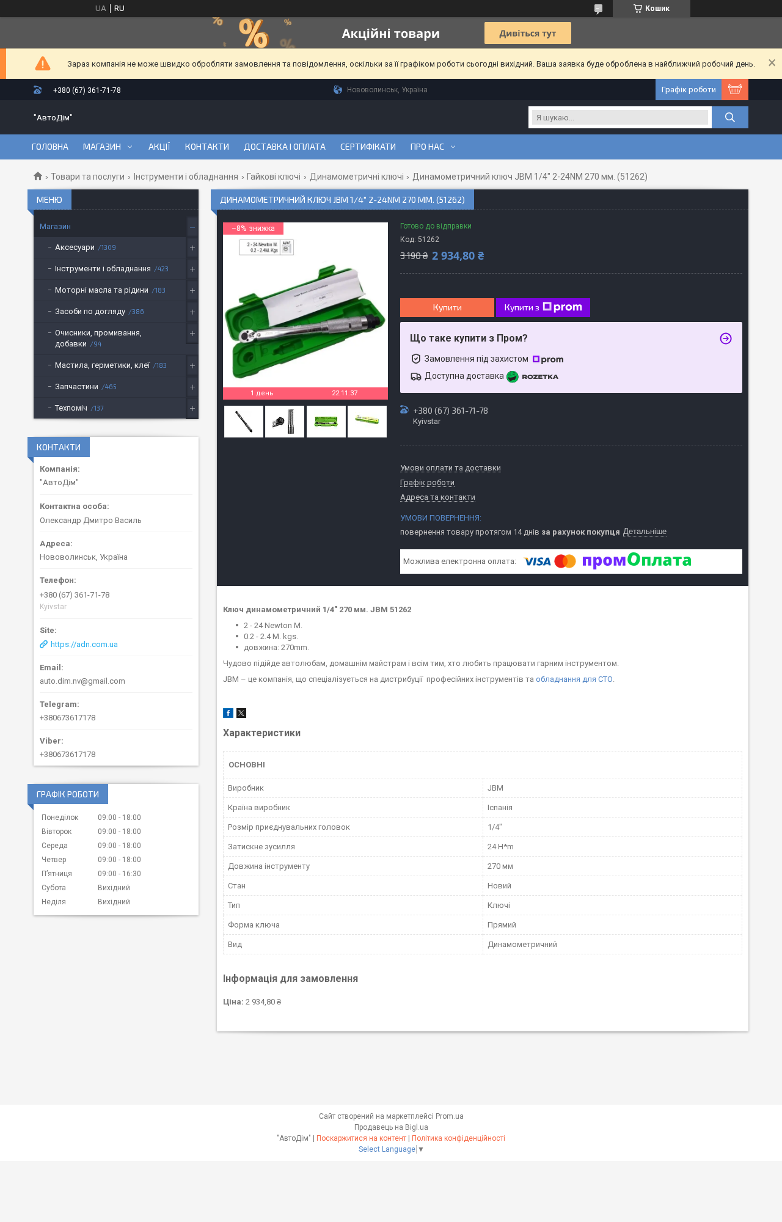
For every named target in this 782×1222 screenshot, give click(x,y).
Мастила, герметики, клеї (102, 365)
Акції (159, 146)
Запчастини (76, 386)
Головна (50, 146)
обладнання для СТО (574, 679)
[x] (241, 715)
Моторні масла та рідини (101, 290)
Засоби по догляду (90, 311)
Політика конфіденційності (458, 1138)
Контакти (207, 146)
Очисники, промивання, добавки (98, 338)
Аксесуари (75, 247)
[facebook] (228, 715)
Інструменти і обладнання (186, 176)
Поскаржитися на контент (361, 1138)
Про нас (427, 146)
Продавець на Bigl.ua (391, 1127)
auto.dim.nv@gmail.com (82, 681)
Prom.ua (450, 1116)
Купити (447, 307)
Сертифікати (368, 146)
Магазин (102, 146)
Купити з (522, 307)
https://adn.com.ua (84, 644)
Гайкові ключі (274, 176)
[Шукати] (730, 117)
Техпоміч (71, 407)
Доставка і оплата (285, 146)
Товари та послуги (88, 176)
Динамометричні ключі (357, 176)
